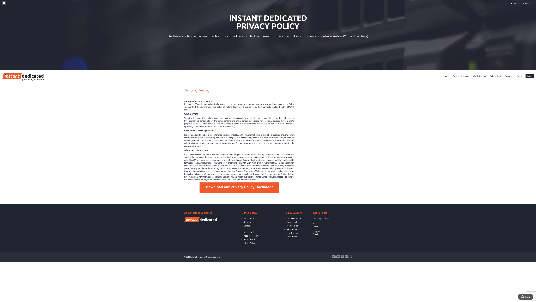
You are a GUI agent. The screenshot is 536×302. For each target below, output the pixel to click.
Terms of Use (249, 239)
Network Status (293, 229)
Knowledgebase (293, 222)
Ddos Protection (250, 236)
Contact (519, 76)
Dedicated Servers (461, 76)
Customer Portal (293, 218)
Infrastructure (292, 233)
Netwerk (247, 222)
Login (529, 76)
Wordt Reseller (479, 76)
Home (446, 76)
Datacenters (495, 76)
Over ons (509, 76)
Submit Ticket (292, 226)
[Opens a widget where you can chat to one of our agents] (525, 297)
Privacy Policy (249, 243)
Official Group (292, 237)
